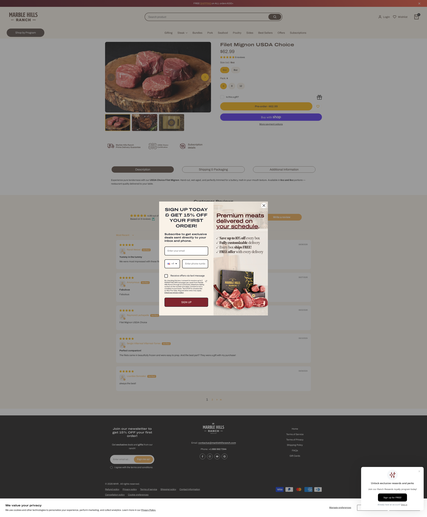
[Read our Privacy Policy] (206, 281)
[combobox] (172, 263)
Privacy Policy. (148, 510)
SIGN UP (186, 302)
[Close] (264, 206)
